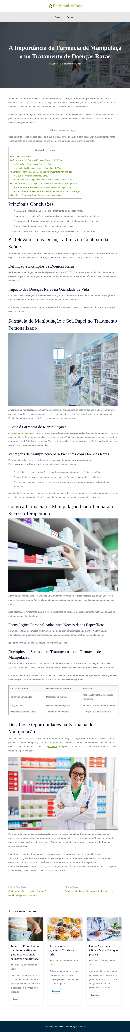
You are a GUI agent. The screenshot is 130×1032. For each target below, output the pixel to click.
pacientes (52, 746)
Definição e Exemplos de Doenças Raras (34, 164)
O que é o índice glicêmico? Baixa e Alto (62, 950)
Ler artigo (17, 999)
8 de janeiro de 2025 (71, 64)
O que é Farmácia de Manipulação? (32, 176)
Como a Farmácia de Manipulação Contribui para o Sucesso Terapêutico (44, 183)
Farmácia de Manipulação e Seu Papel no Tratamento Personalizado (42, 172)
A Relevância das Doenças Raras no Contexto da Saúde (36, 160)
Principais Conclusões (21, 156)
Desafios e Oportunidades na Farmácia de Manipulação (36, 195)
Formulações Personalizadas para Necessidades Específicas (43, 187)
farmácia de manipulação (22, 433)
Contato (70, 17)
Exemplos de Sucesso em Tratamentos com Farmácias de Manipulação (48, 191)
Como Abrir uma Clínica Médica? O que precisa (103, 950)
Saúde (57, 17)
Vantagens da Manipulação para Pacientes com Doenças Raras (45, 180)
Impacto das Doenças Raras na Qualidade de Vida (39, 168)
